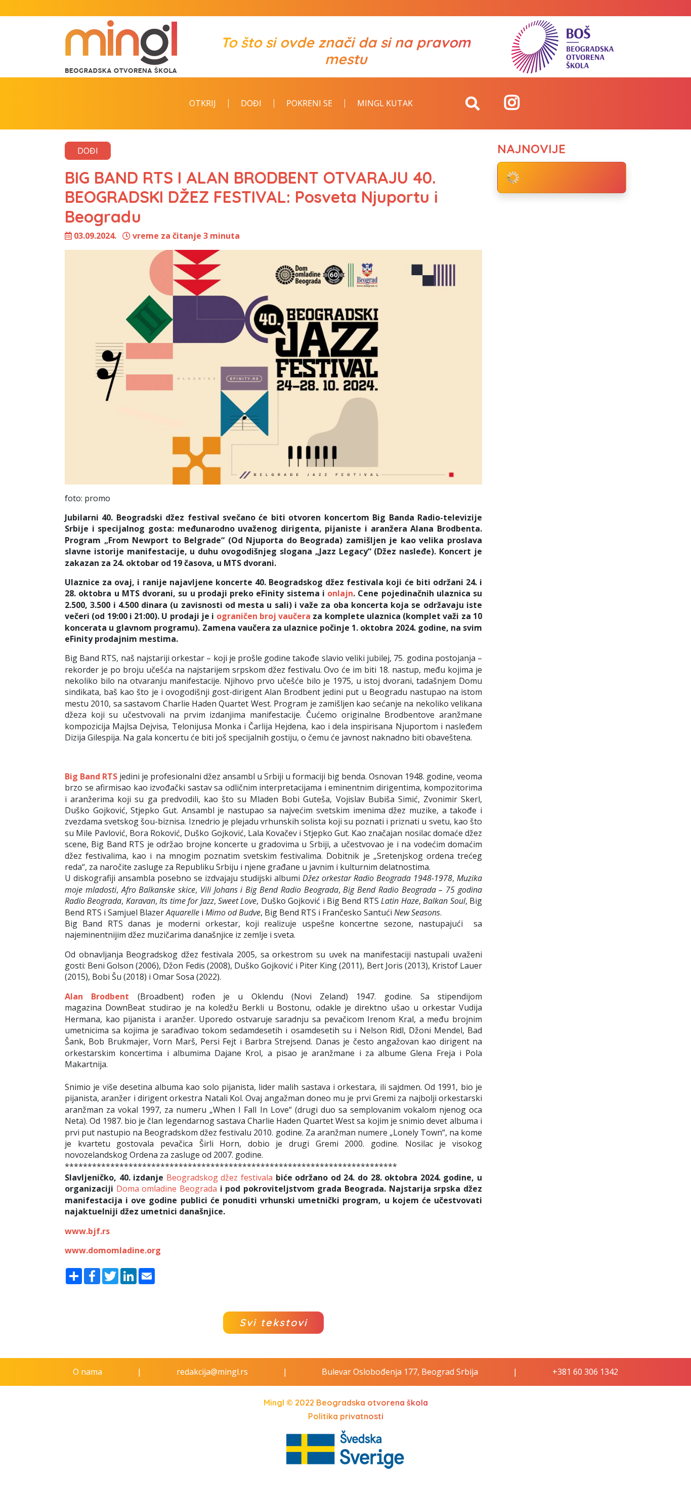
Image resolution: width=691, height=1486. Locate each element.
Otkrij (202, 103)
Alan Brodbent (97, 996)
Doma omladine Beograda (166, 1188)
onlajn (340, 593)
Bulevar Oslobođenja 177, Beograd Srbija (400, 1371)
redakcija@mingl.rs (212, 1371)
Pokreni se (309, 103)
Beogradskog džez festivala (219, 1177)
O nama (87, 1371)
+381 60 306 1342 (585, 1371)
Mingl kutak (385, 103)
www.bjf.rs (87, 1231)
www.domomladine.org (113, 1250)
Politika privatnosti (345, 1416)
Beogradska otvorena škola (372, 1402)
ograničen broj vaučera (264, 616)
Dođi (251, 103)
